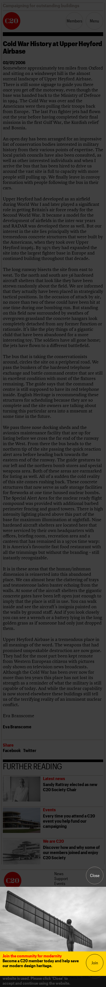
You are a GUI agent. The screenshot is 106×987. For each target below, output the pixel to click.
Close (95, 875)
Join (94, 962)
